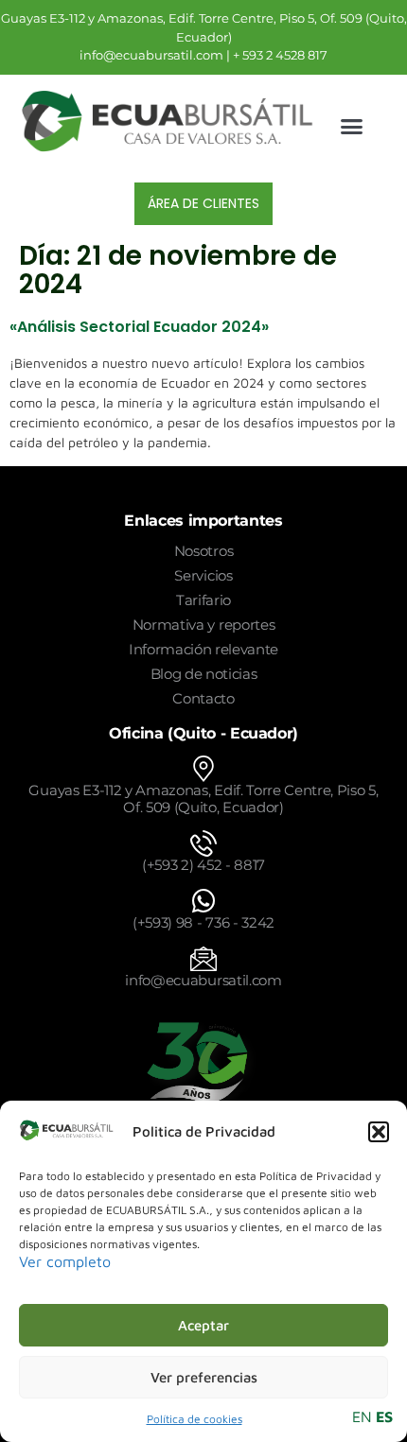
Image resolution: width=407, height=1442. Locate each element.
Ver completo (65, 1261)
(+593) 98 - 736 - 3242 (203, 922)
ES (384, 1416)
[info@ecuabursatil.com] (203, 959)
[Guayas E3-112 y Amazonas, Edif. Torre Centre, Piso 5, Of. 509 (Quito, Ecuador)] (203, 769)
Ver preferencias (203, 1377)
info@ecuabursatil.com (203, 980)
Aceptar (203, 1325)
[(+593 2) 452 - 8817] (203, 843)
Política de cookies (194, 1419)
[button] (378, 1131)
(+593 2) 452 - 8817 (203, 865)
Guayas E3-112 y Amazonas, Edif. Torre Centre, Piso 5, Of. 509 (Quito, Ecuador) (203, 798)
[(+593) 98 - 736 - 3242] (203, 901)
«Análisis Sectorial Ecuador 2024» (139, 327)
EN (362, 1416)
